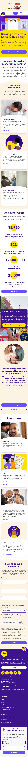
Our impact (6, 450)
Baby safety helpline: (7, 679)
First (2, 594)
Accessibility (4, 719)
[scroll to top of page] (24, 649)
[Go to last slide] (2, 409)
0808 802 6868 (11, 8)
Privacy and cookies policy (8, 717)
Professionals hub (7, 203)
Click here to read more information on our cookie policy (13, 742)
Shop (4, 484)
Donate (5, 519)
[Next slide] (26, 409)
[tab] (11, 409)
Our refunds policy (6, 722)
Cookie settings (5, 709)
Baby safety (6, 130)
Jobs (2, 704)
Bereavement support (9, 167)
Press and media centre (7, 707)
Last (2, 601)
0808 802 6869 (11, 3)
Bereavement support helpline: (9, 685)
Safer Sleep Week (7, 554)
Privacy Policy (17, 629)
